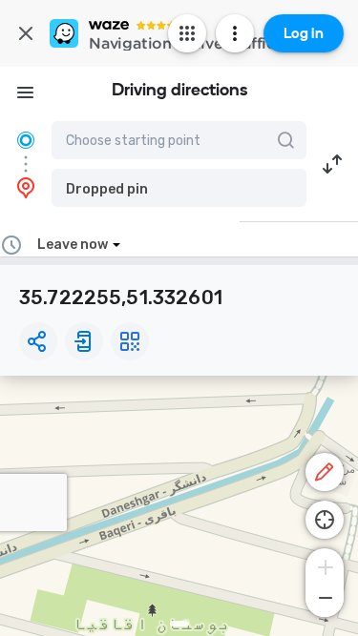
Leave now (72, 244)
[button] (179, 188)
